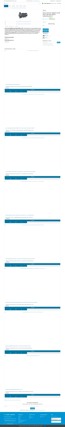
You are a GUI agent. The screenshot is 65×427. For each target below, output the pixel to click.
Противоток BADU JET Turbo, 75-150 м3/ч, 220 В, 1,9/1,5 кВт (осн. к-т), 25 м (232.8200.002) (20, 215)
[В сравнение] (45, 10)
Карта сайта (19, 422)
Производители (31, 417)
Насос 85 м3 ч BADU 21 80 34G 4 (10, 400)
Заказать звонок (53, 3)
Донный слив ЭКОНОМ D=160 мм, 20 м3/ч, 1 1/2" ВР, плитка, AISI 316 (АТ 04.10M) (18, 345)
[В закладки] (43, 10)
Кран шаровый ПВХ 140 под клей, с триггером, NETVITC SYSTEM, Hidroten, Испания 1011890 (20, 258)
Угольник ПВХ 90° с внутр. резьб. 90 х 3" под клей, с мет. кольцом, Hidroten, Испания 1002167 (20, 171)
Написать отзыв (52, 45)
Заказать (58, 42)
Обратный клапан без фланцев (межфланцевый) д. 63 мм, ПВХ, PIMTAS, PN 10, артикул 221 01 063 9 (21, 302)
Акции (30, 418)
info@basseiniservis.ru (8, 416)
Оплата (46, 37)
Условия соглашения (20, 421)
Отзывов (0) (16, 26)
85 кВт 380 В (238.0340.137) (17, 400)
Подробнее (41, 425)
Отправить (32, 408)
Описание (6, 26)
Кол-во (43, 25)
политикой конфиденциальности (40, 410)
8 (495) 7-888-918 (10, 414)
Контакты (19, 419)
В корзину (45, 31)
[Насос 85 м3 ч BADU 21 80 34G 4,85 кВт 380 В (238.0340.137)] (23, 15)
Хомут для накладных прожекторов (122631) (13, 84)
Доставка (46, 35)
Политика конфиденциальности (22, 420)
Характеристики (11, 26)
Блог (40, 417)
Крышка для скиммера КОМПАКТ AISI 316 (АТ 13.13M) (14, 389)
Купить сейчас (45, 29)
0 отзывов (48, 45)
